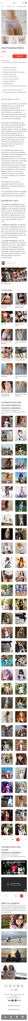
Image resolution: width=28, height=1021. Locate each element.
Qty (2, 56)
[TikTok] (18, 986)
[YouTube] (12, 989)
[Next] (25, 22)
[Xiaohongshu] (22, 986)
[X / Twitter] (6, 986)
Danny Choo (13, 263)
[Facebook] (10, 986)
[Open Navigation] (1, 3)
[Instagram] (14, 986)
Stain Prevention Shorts (12, 47)
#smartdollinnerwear (6, 412)
